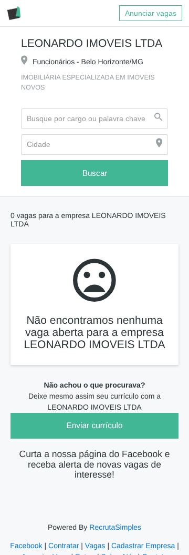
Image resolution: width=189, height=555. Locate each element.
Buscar (94, 173)
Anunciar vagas (150, 13)
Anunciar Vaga (47, 550)
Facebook (28, 538)
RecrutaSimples (114, 520)
